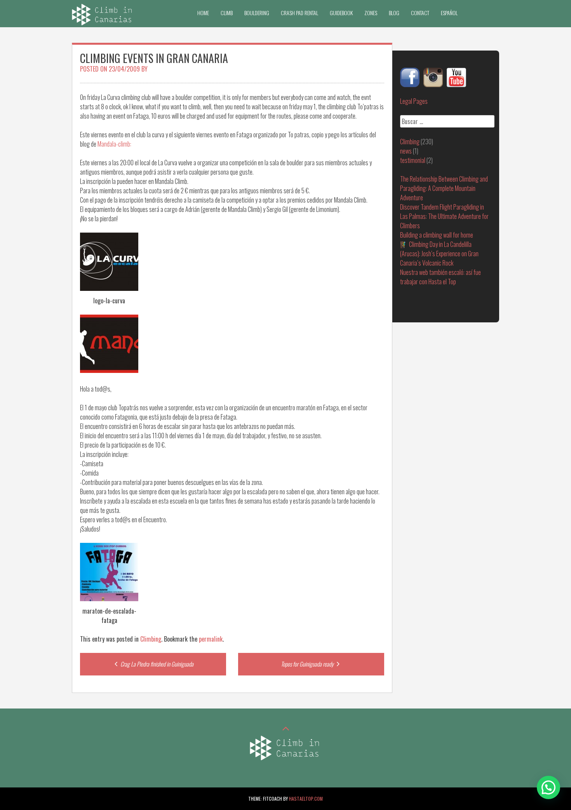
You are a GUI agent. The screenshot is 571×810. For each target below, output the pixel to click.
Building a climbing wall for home (436, 235)
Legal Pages (414, 101)
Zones (370, 13)
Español (449, 13)
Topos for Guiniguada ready (308, 664)
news (406, 151)
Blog (394, 13)
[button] (548, 787)
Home (203, 13)
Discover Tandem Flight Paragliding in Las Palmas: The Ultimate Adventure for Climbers (444, 216)
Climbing (150, 639)
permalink (211, 639)
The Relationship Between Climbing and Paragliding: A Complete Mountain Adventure (444, 188)
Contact (420, 13)
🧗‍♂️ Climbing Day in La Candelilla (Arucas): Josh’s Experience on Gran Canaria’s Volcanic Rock (439, 254)
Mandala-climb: (114, 144)
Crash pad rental (299, 13)
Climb (227, 13)
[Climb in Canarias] (103, 22)
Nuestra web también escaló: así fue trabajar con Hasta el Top (440, 277)
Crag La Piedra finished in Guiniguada (156, 664)
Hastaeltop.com (306, 798)
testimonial (412, 160)
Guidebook (341, 13)
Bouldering (256, 13)
